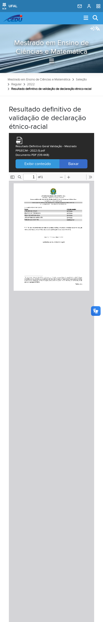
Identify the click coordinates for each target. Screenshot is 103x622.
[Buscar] (95, 18)
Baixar (73, 163)
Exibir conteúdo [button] (37, 163)
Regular (16, 84)
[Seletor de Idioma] (97, 29)
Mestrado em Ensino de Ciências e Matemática (51, 47)
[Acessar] (92, 29)
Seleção (81, 79)
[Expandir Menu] (86, 18)
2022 (31, 84)
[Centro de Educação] (13, 18)
